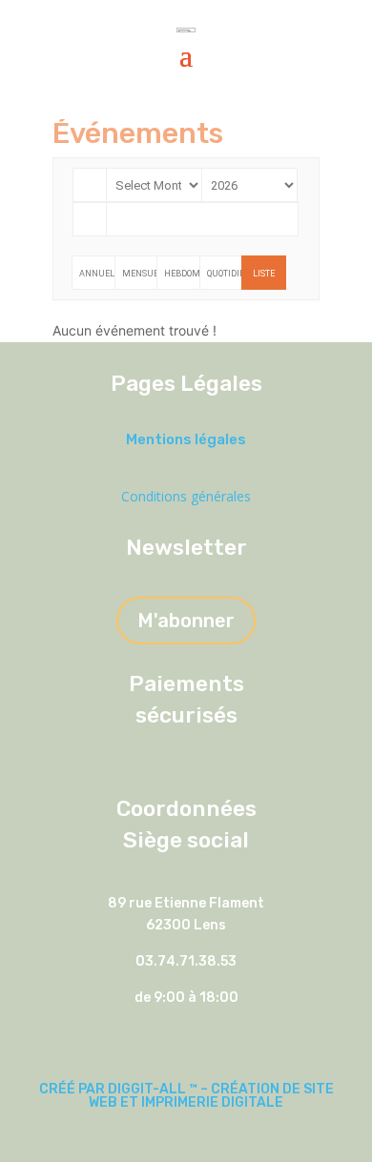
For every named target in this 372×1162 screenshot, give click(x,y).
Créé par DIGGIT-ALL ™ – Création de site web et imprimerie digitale (186, 1096)
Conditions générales (186, 496)
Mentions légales (186, 439)
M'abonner (186, 620)
